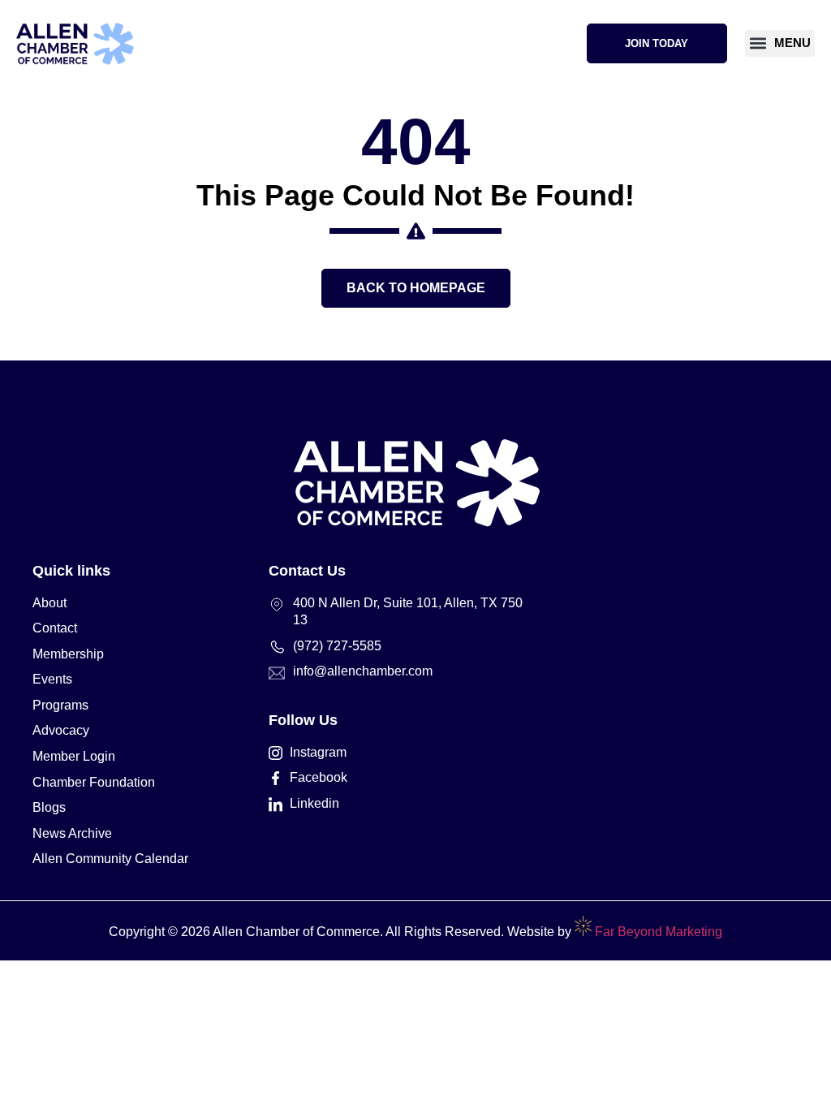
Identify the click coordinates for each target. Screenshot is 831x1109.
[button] (780, 43)
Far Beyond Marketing (657, 932)
